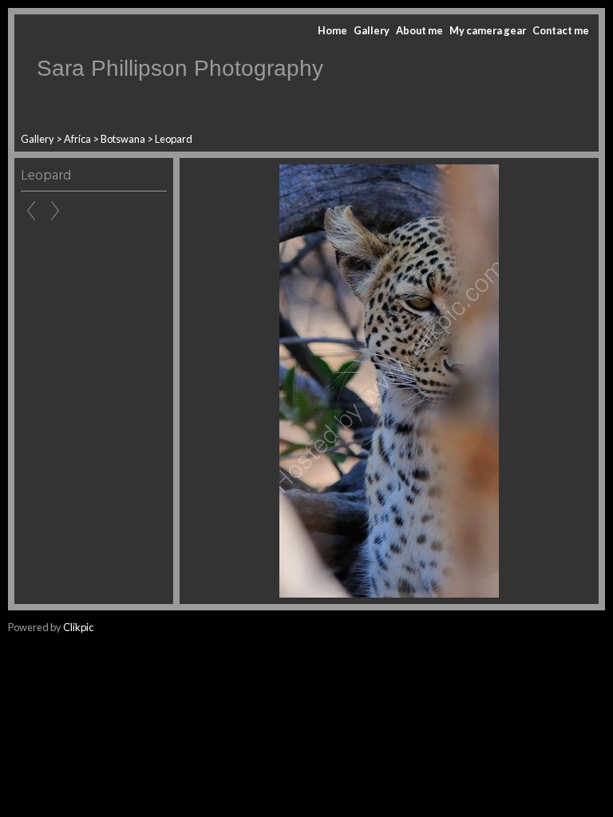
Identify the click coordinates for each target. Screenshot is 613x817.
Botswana (123, 138)
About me (419, 30)
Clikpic (78, 627)
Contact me (560, 30)
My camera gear (487, 30)
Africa (77, 138)
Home (332, 30)
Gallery (372, 30)
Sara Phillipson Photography (180, 68)
